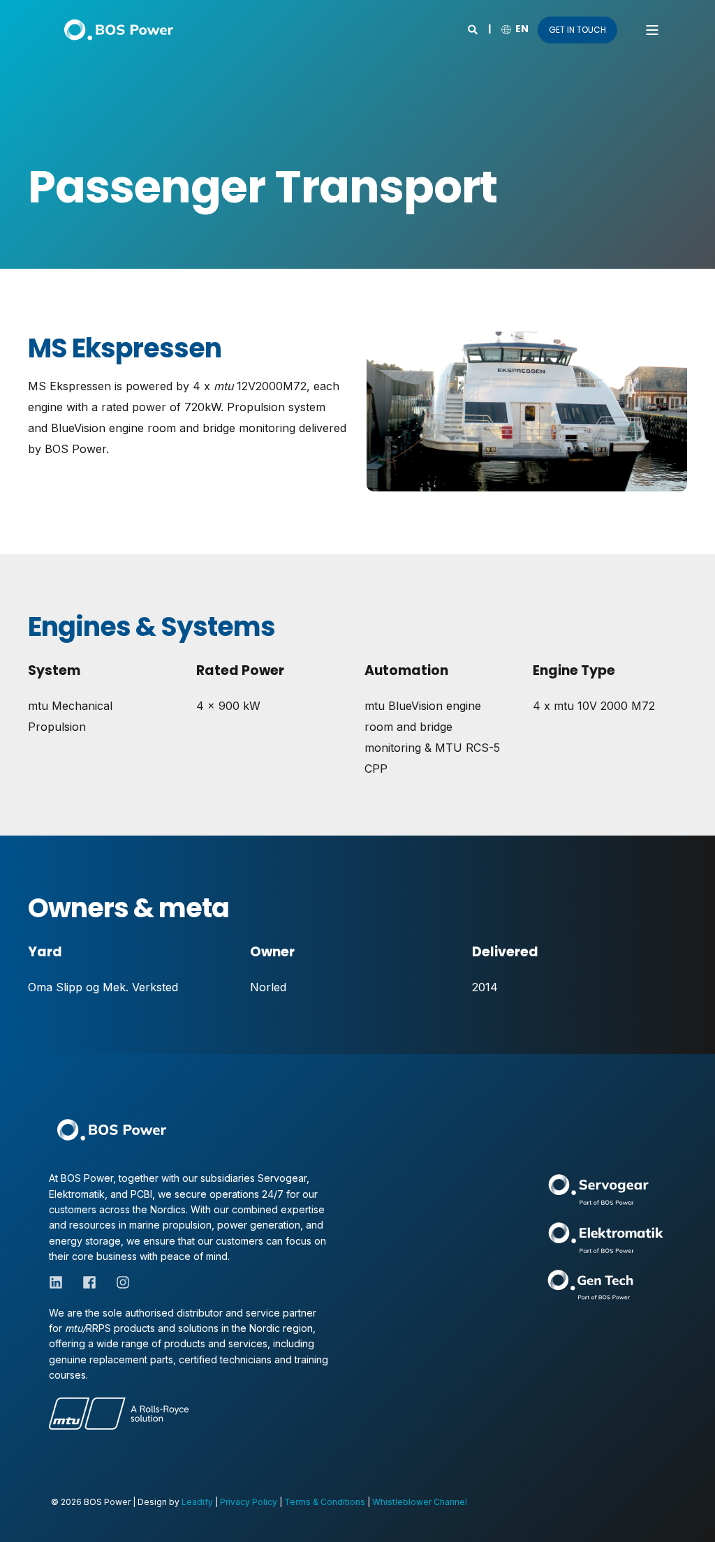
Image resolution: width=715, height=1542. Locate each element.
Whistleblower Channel (419, 1502)
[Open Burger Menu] (652, 30)
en (522, 29)
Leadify (197, 1502)
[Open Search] (474, 28)
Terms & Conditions (324, 1502)
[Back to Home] (119, 29)
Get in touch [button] (577, 30)
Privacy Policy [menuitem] (248, 1502)
